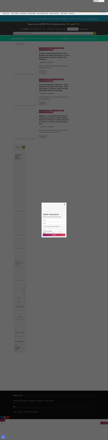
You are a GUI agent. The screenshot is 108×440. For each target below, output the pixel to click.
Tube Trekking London (42, 13)
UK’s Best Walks (32, 13)
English (97, 0)
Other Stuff (64, 13)
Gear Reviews (23, 13)
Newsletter (71, 13)
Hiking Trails (6, 13)
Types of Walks (15, 13)
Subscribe (54, 235)
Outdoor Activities (54, 13)
